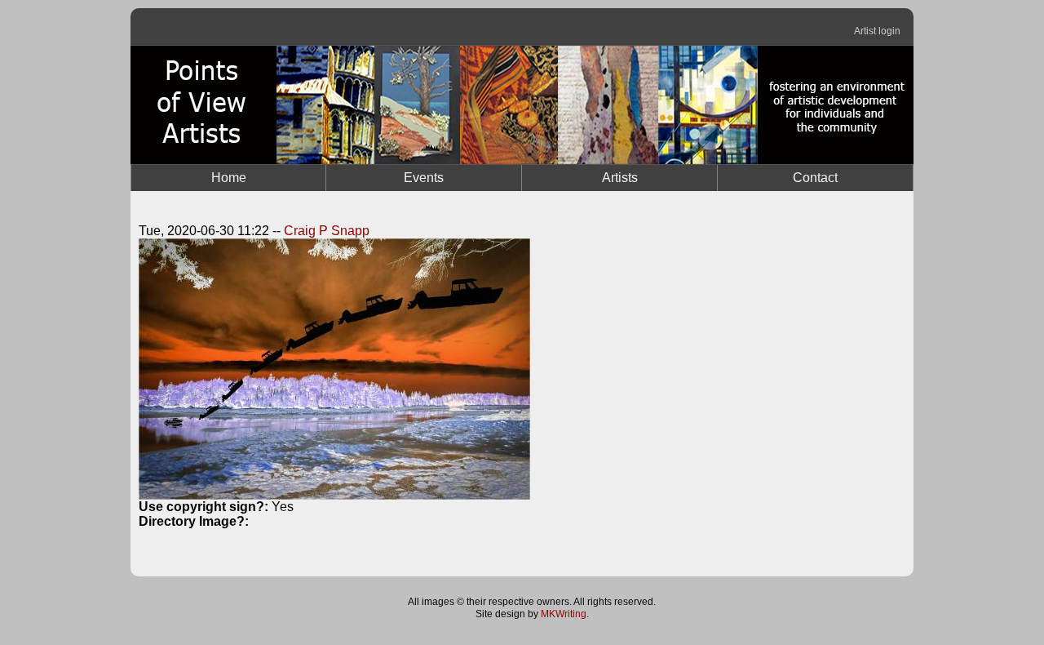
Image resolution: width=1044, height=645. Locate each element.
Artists (620, 178)
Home (228, 178)
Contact (815, 178)
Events (424, 178)
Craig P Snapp (326, 231)
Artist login (877, 31)
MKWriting (563, 614)
